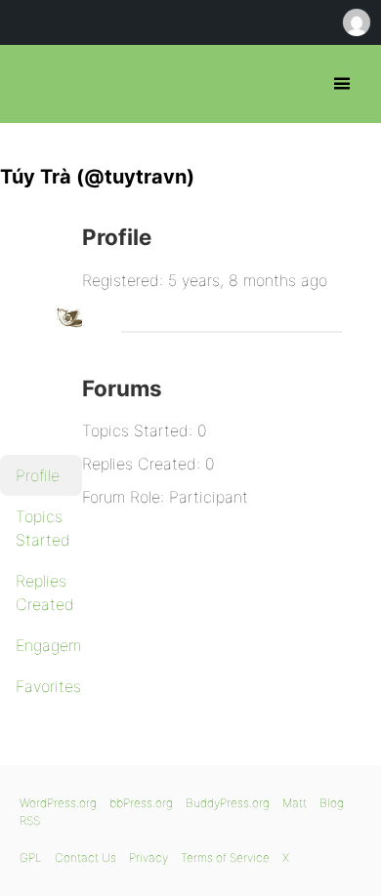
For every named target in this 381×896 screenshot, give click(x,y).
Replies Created (45, 592)
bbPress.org (32, 84)
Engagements (49, 645)
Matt (294, 802)
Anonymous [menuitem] (355, 22)
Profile (38, 475)
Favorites (48, 686)
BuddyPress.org (228, 802)
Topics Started (43, 528)
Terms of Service (225, 857)
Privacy (148, 857)
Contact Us (85, 857)
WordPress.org (58, 802)
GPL (31, 857)
